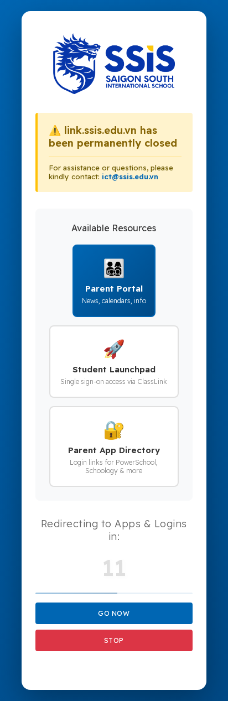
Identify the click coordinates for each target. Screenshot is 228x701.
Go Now (113, 613)
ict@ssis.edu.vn (130, 176)
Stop (114, 640)
